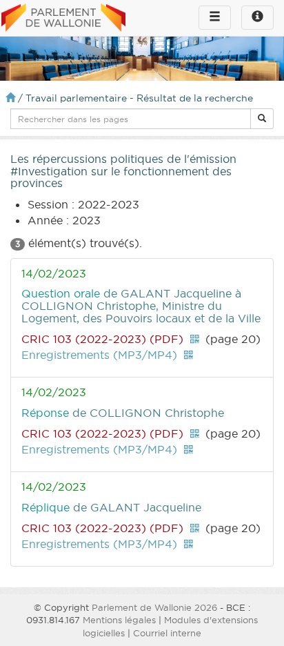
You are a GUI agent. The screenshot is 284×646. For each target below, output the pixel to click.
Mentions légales (119, 619)
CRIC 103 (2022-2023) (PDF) (102, 339)
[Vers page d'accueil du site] (63, 18)
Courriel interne (167, 632)
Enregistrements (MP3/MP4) (99, 355)
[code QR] (194, 339)
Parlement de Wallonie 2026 (154, 607)
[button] (262, 118)
